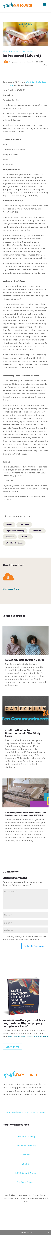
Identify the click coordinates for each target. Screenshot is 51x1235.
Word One (25, 537)
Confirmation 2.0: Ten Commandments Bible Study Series (23, 733)
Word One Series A (14, 543)
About (23, 1112)
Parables (10, 537)
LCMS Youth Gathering (25, 1145)
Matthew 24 (37, 531)
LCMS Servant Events (25, 1173)
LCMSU (25, 1164)
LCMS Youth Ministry (25, 1136)
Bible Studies (9, 51)
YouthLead (25, 1155)
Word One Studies (24, 51)
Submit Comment (35, 946)
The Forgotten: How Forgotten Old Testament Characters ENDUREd (25, 814)
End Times (24, 525)
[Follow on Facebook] (36, 1104)
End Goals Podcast (25, 1182)
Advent (9, 525)
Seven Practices (12, 1112)
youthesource (17, 62)
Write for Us (33, 1112)
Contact (42, 1112)
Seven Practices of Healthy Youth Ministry (27, 1036)
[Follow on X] (41, 1104)
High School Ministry (15, 531)
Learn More (12, 1046)
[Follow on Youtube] (46, 1104)
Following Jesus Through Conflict (25, 660)
